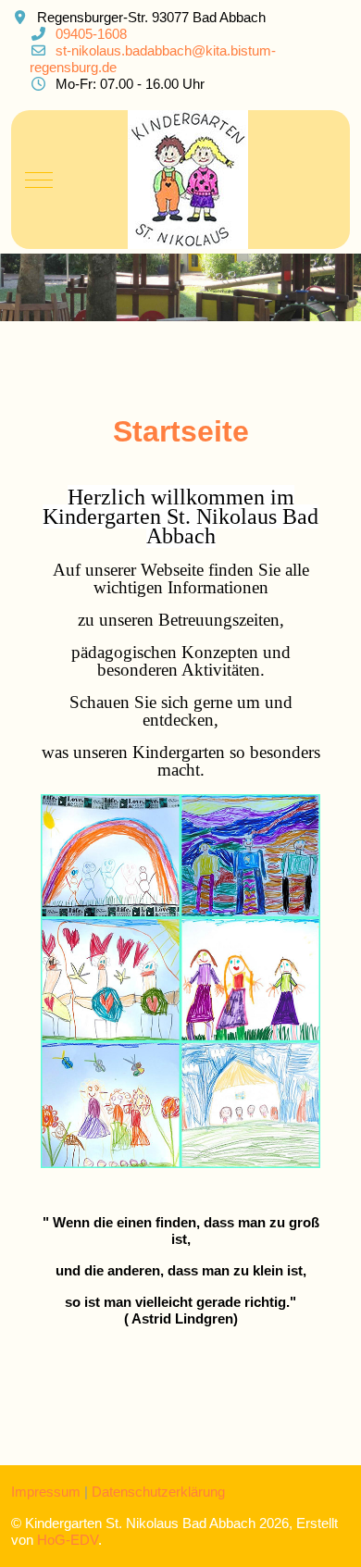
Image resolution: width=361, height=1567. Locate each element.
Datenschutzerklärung (158, 1491)
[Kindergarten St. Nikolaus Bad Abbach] (188, 179)
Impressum (46, 1491)
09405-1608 (91, 34)
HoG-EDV (67, 1540)
